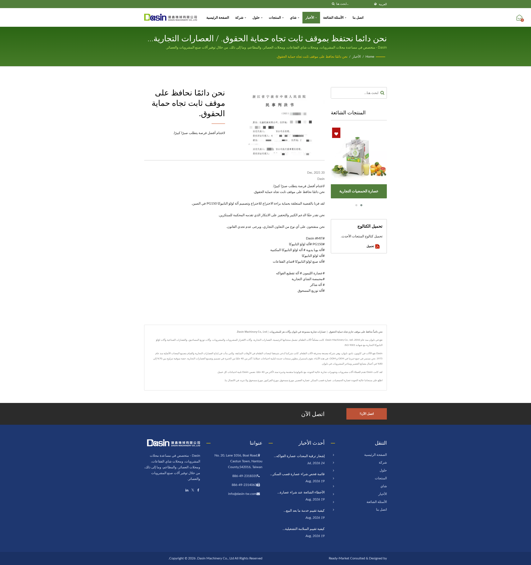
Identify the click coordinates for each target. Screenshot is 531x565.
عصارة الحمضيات (342, 380)
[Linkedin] (186, 490)
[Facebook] (198, 490)
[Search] (382, 92)
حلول (256, 17)
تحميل (371, 246)
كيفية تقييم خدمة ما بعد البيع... (304, 510)
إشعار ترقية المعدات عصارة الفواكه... (299, 456)
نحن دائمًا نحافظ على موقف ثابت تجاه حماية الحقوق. (311, 56)
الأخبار (310, 17)
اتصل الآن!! (367, 413)
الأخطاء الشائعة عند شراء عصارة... (301, 492)
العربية (383, 4)
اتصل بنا (358, 17)
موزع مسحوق (287, 380)
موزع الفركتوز (271, 380)
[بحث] (333, 4)
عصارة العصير (302, 380)
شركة (239, 17)
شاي (293, 17)
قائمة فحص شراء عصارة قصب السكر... (297, 474)
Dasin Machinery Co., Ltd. (215, 558)
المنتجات (275, 17)
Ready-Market (339, 558)
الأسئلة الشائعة (333, 17)
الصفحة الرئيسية (217, 17)
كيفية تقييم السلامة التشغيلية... (304, 528)
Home (369, 56)
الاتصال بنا (230, 380)
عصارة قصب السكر (321, 380)
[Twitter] (192, 490)
